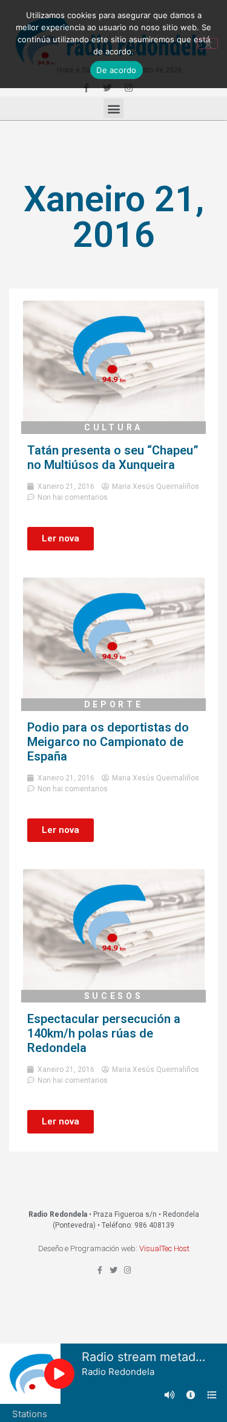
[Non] (207, 43)
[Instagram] (127, 1270)
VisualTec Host (164, 1248)
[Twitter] (113, 1270)
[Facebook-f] (100, 1270)
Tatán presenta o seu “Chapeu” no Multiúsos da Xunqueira (113, 457)
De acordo (116, 70)
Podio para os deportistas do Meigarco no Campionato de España (108, 742)
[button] (113, 108)
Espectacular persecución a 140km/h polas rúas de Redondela (103, 1033)
